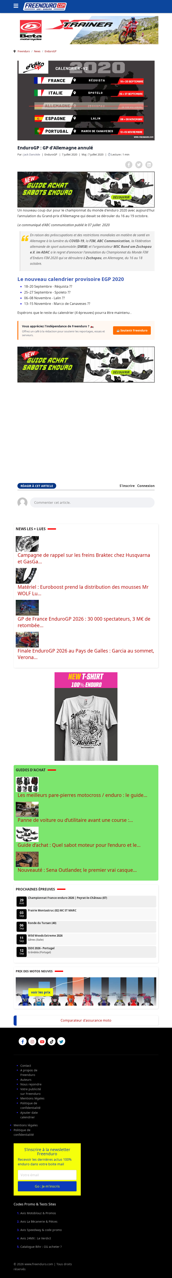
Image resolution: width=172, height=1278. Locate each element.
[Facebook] (128, 164)
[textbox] (92, 502)
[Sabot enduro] (86, 190)
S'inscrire (127, 485)
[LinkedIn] (148, 164)
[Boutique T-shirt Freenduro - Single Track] (86, 716)
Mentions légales (32, 1098)
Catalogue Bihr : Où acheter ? (41, 1247)
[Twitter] (138, 164)
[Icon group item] (23, 1041)
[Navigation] (17, 6)
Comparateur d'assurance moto (86, 1020)
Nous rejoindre (31, 1084)
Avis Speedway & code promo (41, 1230)
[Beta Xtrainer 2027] (86, 29)
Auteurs (25, 1080)
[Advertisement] (86, 431)
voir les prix (40, 992)
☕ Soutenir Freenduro (131, 330)
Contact (25, 1066)
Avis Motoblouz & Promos (38, 1213)
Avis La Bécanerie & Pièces (38, 1221)
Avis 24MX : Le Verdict (35, 1238)
